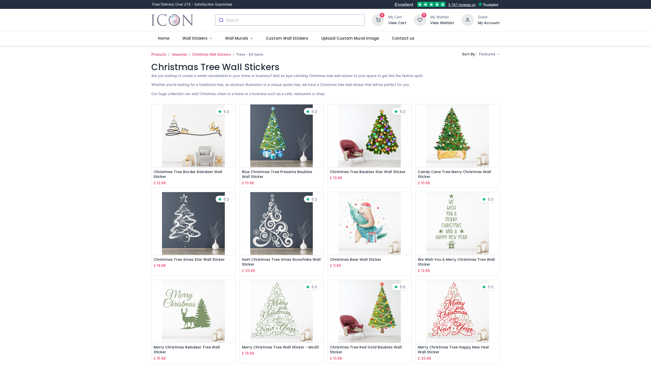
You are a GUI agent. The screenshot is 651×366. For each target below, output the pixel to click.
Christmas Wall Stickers (211, 54)
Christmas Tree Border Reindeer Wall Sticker (188, 174)
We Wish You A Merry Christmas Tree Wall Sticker (456, 262)
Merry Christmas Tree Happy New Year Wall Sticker (453, 350)
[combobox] (289, 20)
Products (158, 54)
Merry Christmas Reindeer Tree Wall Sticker (187, 350)
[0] (378, 20)
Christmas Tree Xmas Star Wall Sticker (189, 259)
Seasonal (179, 54)
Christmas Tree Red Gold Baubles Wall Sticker (366, 350)
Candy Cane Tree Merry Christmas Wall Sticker (454, 174)
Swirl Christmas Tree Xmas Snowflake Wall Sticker (281, 262)
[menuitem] (163, 38)
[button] (489, 54)
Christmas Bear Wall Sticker (355, 259)
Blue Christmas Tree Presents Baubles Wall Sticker (277, 174)
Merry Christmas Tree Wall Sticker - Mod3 (280, 347)
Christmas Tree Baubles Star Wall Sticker (368, 172)
